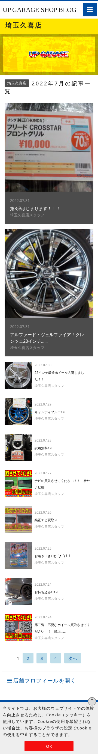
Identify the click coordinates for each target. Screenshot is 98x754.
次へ (72, 658)
